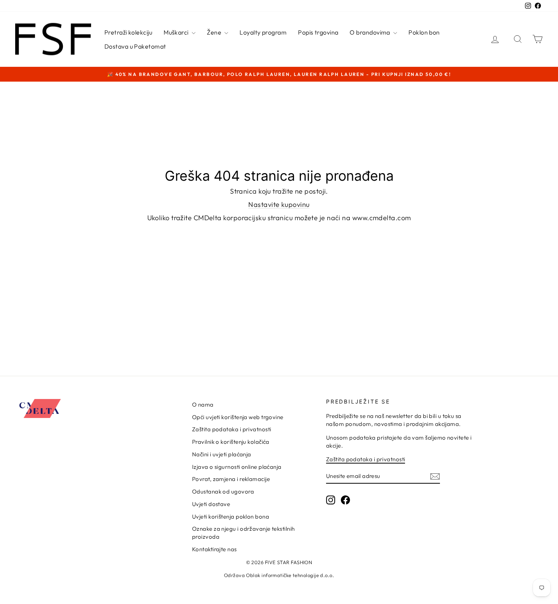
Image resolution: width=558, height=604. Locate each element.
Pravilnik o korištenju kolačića (231, 441)
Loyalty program (263, 32)
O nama (203, 404)
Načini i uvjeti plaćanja (221, 454)
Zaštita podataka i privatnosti (231, 429)
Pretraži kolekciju (128, 32)
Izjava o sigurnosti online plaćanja (237, 466)
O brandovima (370, 32)
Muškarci (177, 32)
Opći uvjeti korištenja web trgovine (238, 417)
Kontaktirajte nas (214, 549)
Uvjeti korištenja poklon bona (230, 516)
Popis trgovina (318, 32)
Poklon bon (424, 32)
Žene (214, 32)
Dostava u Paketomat (135, 46)
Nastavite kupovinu (278, 204)
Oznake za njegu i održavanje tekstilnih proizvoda (243, 532)
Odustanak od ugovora (223, 491)
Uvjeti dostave (211, 504)
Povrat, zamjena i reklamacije (231, 479)
